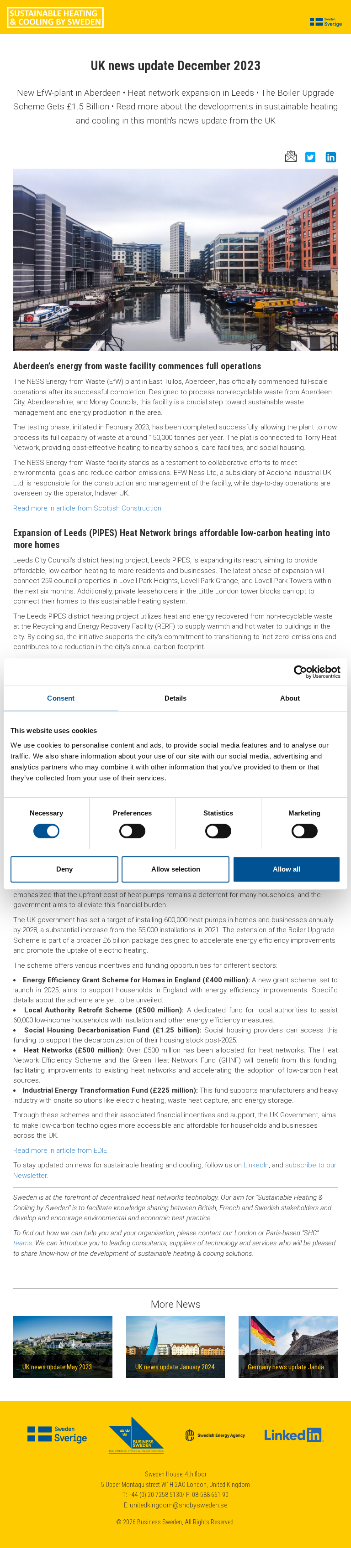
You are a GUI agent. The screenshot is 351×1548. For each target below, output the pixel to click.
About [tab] (290, 698)
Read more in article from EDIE (60, 1150)
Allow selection (175, 869)
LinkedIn (256, 1165)
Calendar (248, 45)
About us (107, 45)
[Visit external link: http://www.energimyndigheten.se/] (215, 1441)
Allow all (286, 869)
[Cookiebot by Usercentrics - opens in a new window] (300, 672)
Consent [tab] (60, 698)
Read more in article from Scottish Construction (87, 508)
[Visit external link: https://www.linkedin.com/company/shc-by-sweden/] (294, 1441)
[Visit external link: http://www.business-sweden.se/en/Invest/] (136, 1441)
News (221, 45)
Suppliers (140, 45)
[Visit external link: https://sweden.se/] (57, 1441)
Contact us (283, 45)
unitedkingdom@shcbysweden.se (178, 1505)
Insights (171, 45)
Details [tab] (176, 698)
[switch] (132, 831)
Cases (197, 45)
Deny (64, 869)
